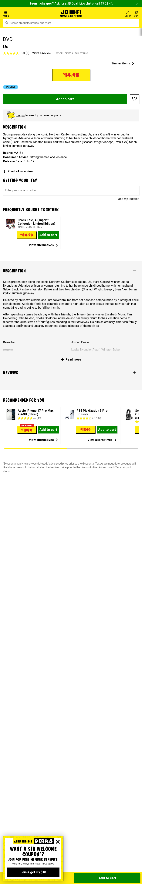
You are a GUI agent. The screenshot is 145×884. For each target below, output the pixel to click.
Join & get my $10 (33, 872)
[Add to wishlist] (134, 99)
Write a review (41, 53)
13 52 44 (106, 3)
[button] (24, 14)
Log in (20, 115)
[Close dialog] (58, 842)
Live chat (85, 3)
